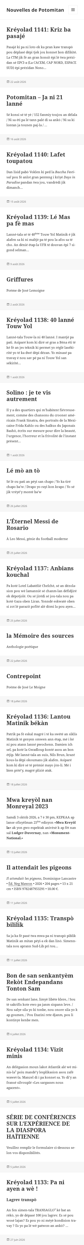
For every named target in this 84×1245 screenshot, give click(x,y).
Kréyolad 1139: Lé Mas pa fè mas (38, 220)
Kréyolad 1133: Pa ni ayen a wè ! (35, 1185)
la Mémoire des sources (40, 635)
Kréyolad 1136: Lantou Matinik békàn (38, 720)
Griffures (19, 279)
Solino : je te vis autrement (28, 395)
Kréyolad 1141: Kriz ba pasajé (38, 33)
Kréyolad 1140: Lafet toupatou (35, 157)
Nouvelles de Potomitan (35, 9)
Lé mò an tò (23, 470)
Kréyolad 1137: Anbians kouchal (40, 571)
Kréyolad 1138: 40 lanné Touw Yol (40, 323)
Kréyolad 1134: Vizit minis (34, 1052)
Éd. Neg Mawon (20, 883)
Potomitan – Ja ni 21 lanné (34, 100)
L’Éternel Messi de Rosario (32, 524)
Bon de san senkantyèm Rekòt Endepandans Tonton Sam (39, 982)
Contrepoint (23, 676)
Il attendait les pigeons (39, 867)
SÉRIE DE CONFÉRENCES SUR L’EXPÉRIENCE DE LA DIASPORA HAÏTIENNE (41, 1126)
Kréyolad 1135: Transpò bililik (40, 921)
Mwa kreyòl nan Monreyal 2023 (29, 803)
